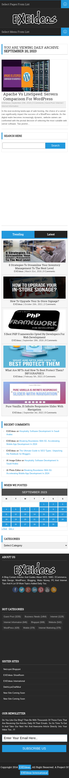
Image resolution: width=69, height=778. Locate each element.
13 (25, 514)
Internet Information (10, 106)
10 (63, 509)
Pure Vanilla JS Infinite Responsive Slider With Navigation (34, 408)
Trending (18, 234)
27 (25, 524)
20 (25, 519)
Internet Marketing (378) (50, 628)
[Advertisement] (34, 191)
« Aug (4, 529)
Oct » (11, 529)
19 (16, 519)
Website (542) (55, 622)
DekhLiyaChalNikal (12, 687)
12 (16, 514)
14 (34, 514)
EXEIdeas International (14, 681)
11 (6, 514)
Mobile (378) (29, 628)
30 (53, 524)
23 (53, 519)
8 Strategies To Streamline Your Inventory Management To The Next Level (34, 266)
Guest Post (50, 103)
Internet (59, 103)
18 (6, 519)
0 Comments (38, 103)
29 (44, 524)
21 (34, 519)
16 (53, 514)
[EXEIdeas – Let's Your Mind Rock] (34, 24)
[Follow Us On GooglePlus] (28, 593)
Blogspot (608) (38, 622)
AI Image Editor (13, 460)
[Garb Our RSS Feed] (54, 593)
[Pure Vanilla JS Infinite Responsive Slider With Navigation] (34, 403)
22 (44, 519)
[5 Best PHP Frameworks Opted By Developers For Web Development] (34, 331)
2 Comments (50, 304)
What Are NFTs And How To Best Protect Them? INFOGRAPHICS (34, 371)
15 (44, 514)
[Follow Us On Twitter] (21, 593)
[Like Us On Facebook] (15, 593)
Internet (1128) (57, 616)
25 (6, 524)
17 (63, 514)
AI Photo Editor (13, 470)
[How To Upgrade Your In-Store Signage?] (34, 298)
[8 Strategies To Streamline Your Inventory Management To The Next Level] (34, 262)
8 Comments (51, 340)
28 (34, 524)
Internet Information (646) (15, 622)
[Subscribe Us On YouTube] (47, 593)
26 (16, 524)
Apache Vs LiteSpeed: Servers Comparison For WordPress (30, 96)
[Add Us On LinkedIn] (34, 593)
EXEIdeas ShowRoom (13, 675)
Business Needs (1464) (35, 616)
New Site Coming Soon (14, 693)
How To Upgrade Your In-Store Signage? (34, 301)
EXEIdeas (6, 103)
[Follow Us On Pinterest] (41, 593)
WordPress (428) (11, 628)
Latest (51, 234)
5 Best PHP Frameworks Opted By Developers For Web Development (34, 335)
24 (63, 519)
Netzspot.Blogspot (12, 669)
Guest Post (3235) (12, 616)
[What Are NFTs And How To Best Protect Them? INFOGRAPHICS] (34, 367)
